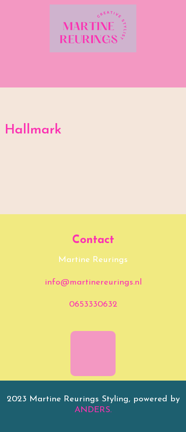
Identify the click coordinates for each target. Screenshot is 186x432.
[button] (93, 74)
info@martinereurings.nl (93, 282)
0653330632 (93, 304)
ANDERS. (93, 410)
